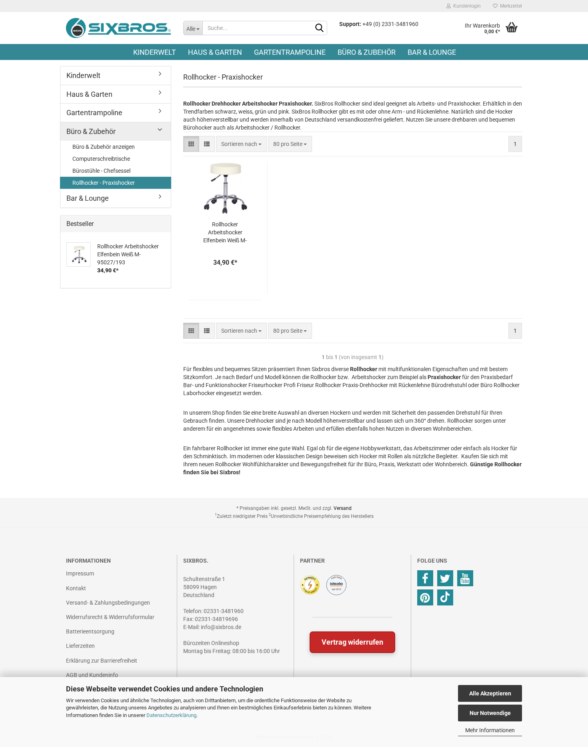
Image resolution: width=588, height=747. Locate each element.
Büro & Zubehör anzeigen (103, 147)
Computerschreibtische (101, 159)
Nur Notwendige (490, 713)
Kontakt (76, 588)
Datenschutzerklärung (171, 715)
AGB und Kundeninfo (92, 675)
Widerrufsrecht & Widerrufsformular (110, 617)
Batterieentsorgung (90, 631)
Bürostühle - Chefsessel (101, 171)
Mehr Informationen (490, 730)
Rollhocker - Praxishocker (103, 183)
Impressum (80, 573)
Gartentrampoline (290, 52)
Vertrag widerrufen (352, 642)
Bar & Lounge (432, 52)
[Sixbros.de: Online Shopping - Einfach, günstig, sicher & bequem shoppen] (118, 28)
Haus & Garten (215, 52)
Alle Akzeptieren (490, 693)
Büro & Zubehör (367, 52)
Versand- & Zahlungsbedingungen (108, 602)
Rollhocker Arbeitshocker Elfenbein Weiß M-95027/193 (225, 232)
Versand (343, 508)
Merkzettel (510, 6)
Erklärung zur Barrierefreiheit (101, 660)
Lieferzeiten (80, 646)
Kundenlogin (466, 6)
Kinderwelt (154, 52)
